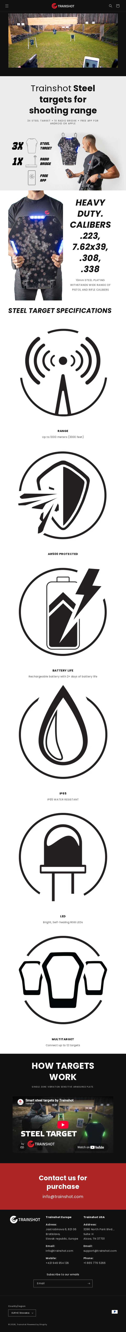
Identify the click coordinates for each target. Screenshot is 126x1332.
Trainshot (22, 1324)
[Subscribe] (88, 1283)
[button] (6, 6)
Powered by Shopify (37, 1324)
